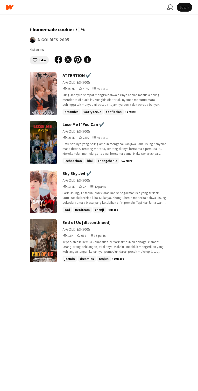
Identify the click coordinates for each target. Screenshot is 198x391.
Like (42, 60)
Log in (184, 7)
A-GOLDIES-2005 (53, 39)
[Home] (84, 7)
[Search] (170, 7)
